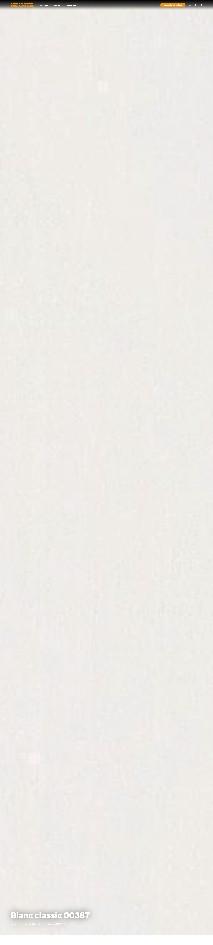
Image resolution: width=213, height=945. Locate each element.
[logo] (22, 5)
